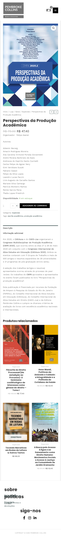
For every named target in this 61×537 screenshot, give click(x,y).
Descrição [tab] (7, 228)
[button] (53, 28)
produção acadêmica (33, 216)
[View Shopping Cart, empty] (48, 10)
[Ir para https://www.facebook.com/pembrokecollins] (24, 518)
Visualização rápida (16, 362)
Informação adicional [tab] (13, 233)
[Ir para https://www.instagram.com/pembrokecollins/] (29, 518)
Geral (17, 112)
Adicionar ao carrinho (35, 205)
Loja (11, 112)
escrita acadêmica (15, 216)
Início (5, 112)
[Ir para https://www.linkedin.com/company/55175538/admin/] (35, 518)
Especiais (26, 112)
